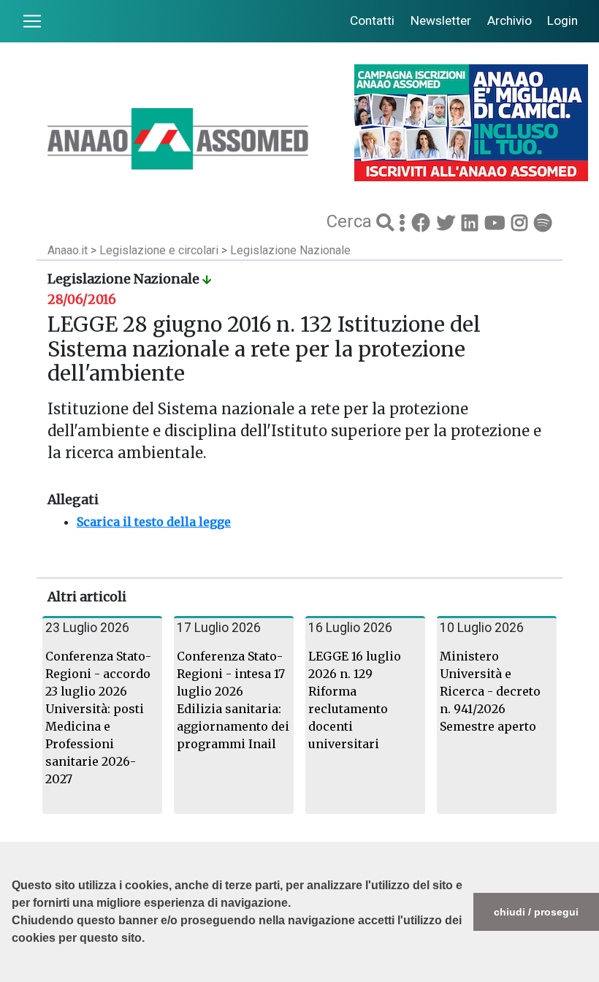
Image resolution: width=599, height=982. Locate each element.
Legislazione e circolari (160, 250)
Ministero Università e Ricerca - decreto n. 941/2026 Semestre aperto (490, 691)
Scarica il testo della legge (154, 521)
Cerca (351, 221)
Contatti (372, 20)
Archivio (509, 20)
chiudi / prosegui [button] (536, 912)
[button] (14, 975)
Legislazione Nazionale (290, 250)
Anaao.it (67, 250)
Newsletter (441, 20)
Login (562, 20)
